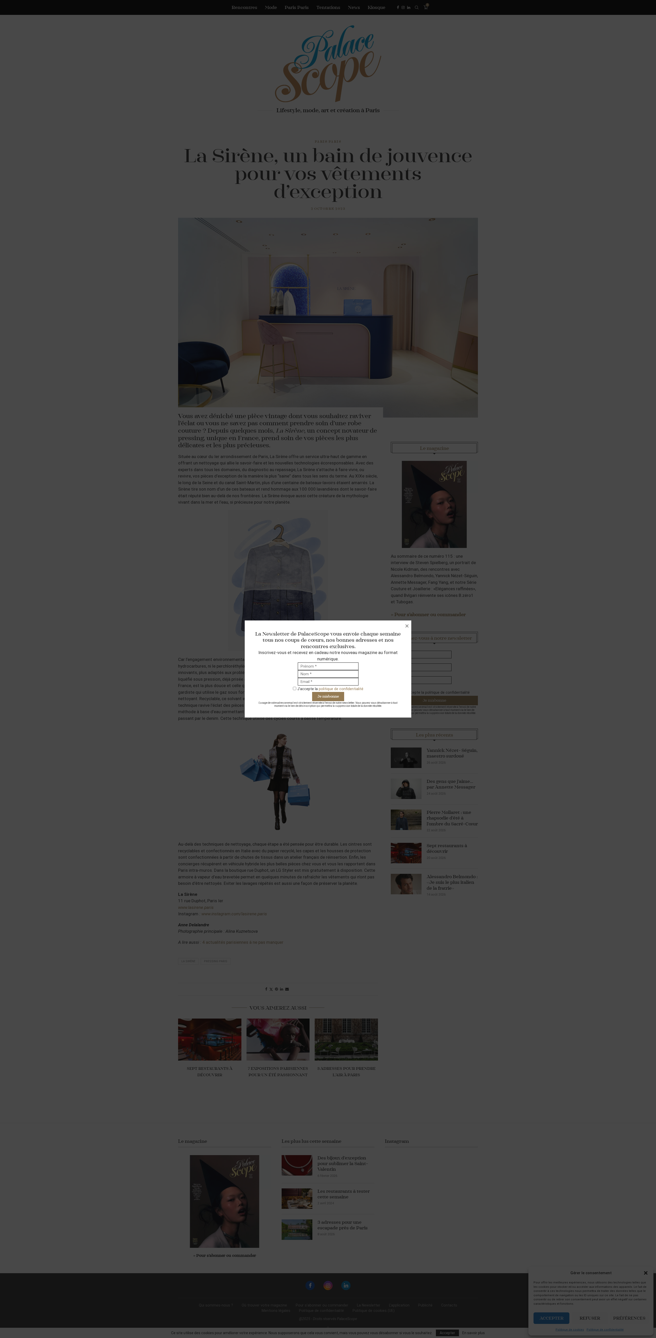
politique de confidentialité (341, 689)
